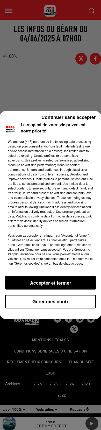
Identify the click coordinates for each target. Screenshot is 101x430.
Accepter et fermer (50, 282)
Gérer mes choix (50, 301)
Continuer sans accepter (68, 117)
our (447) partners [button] (32, 141)
